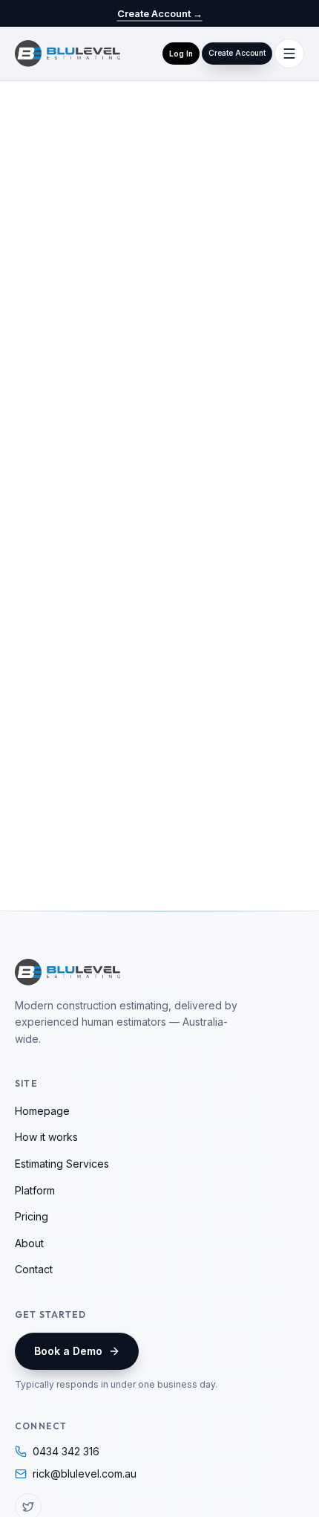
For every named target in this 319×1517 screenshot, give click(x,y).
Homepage (42, 1110)
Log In (181, 53)
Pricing (31, 1216)
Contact (34, 1269)
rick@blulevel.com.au (85, 1473)
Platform (35, 1190)
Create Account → (160, 13)
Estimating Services (62, 1163)
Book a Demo (68, 1351)
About (29, 1243)
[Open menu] (289, 53)
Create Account (237, 52)
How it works (46, 1137)
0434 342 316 (66, 1451)
